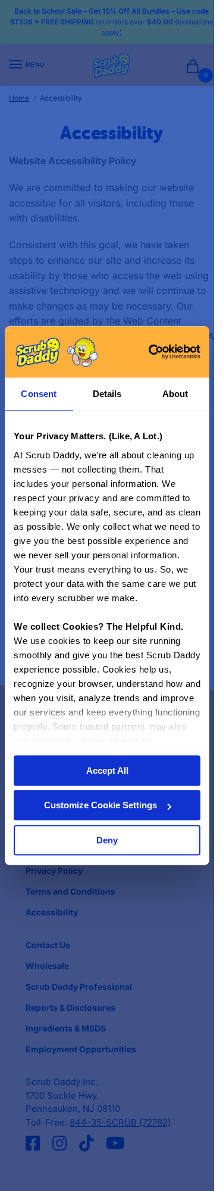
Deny (107, 840)
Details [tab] (107, 394)
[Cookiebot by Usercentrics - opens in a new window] (151, 352)
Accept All (107, 770)
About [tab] (175, 394)
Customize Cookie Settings (100, 806)
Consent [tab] (38, 394)
